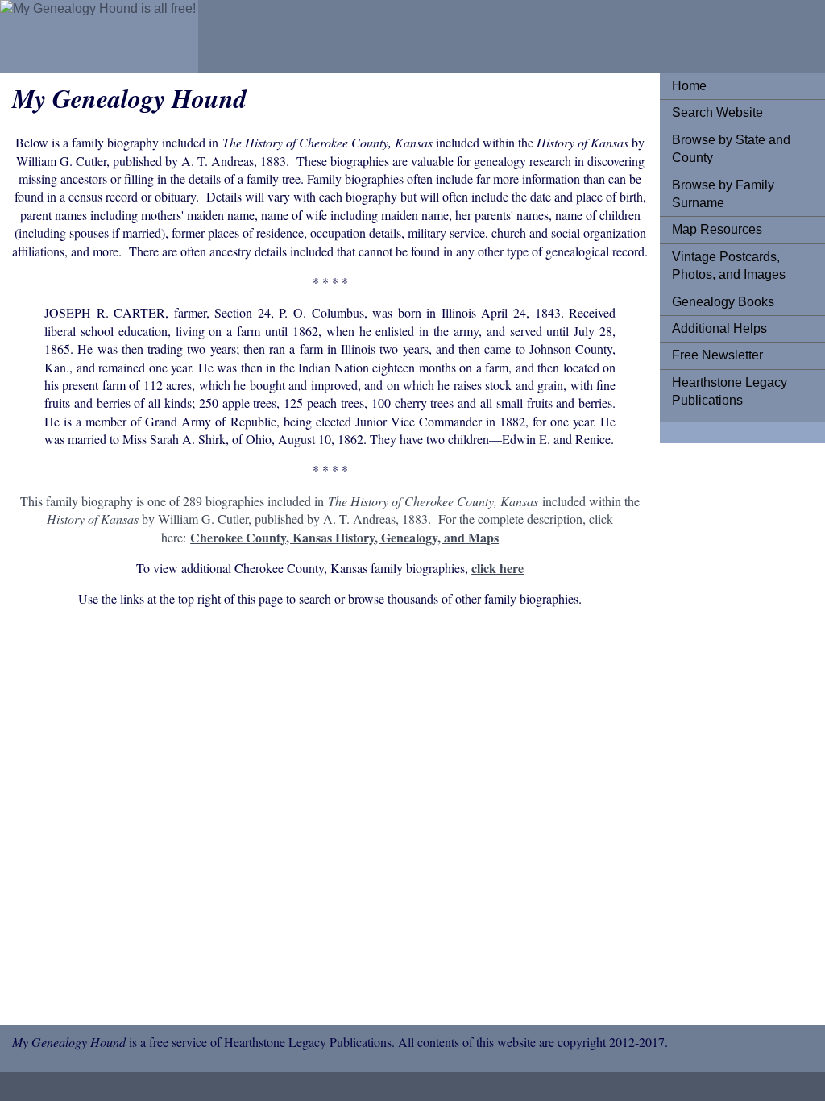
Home (689, 86)
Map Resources (717, 229)
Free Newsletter (717, 355)
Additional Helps (719, 328)
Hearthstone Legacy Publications (729, 391)
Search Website (717, 112)
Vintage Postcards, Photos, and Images (729, 265)
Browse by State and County (731, 148)
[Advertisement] (330, 819)
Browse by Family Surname (723, 194)
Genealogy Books (723, 302)
